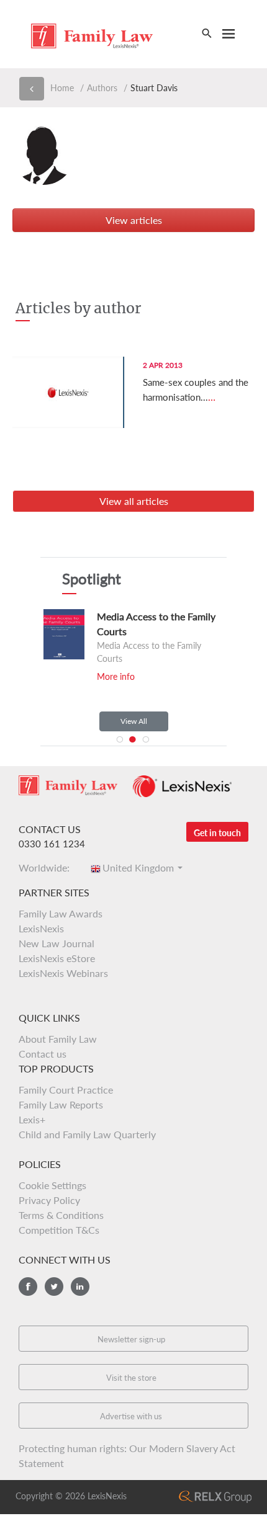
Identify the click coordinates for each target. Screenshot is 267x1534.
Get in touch (217, 832)
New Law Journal (56, 943)
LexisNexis (41, 928)
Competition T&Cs (59, 1230)
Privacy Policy (49, 1200)
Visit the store (131, 1378)
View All (133, 721)
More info (116, 676)
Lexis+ (32, 1119)
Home (62, 87)
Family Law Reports (61, 1104)
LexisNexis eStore (57, 958)
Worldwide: (48, 867)
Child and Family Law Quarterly (87, 1134)
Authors (102, 87)
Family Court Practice (66, 1089)
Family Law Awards (60, 913)
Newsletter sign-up (131, 1339)
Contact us (42, 1053)
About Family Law (58, 1039)
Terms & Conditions (61, 1215)
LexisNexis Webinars (63, 973)
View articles (134, 220)
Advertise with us (131, 1416)
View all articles (133, 501)
